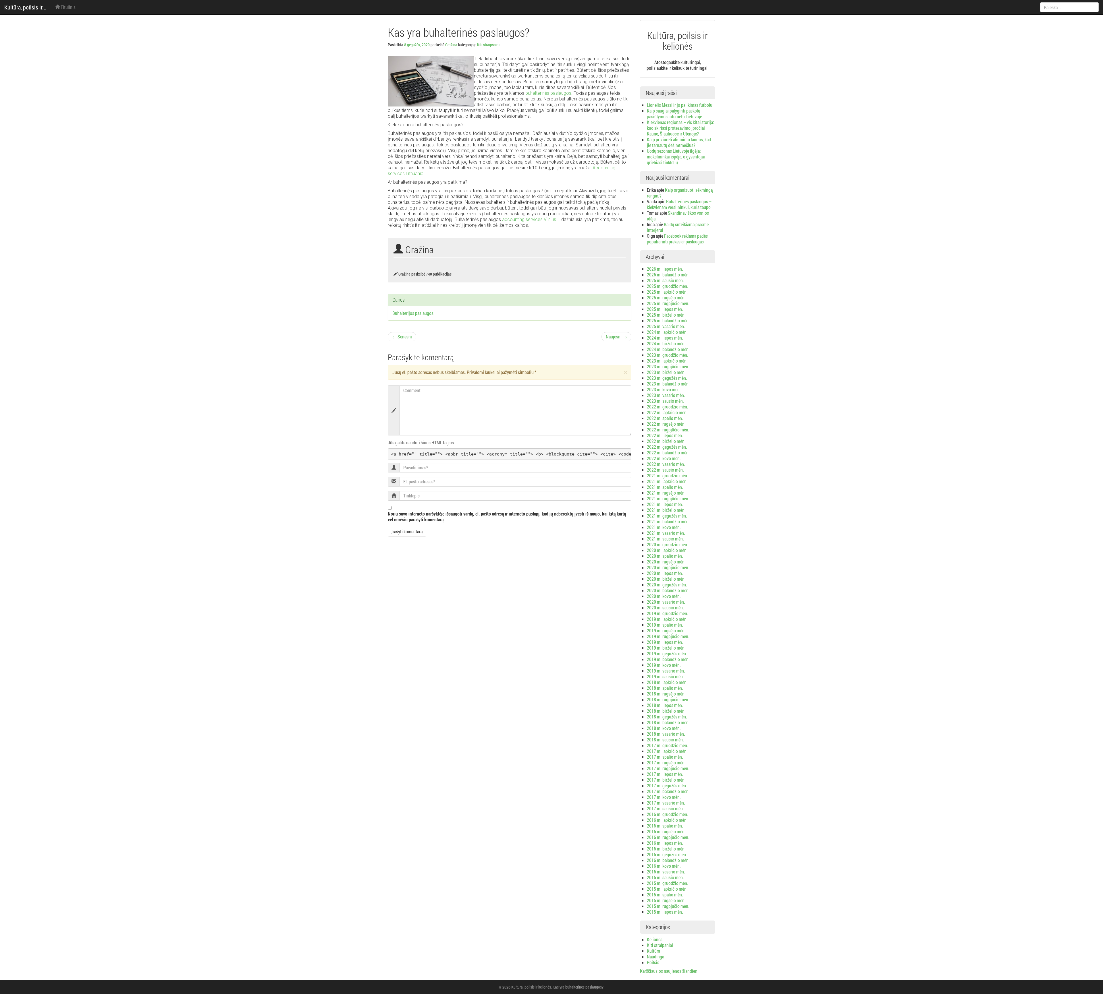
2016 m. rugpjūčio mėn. (668, 837)
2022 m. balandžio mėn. (668, 452)
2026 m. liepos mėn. (665, 269)
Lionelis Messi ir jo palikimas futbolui (680, 105)
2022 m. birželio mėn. (666, 441)
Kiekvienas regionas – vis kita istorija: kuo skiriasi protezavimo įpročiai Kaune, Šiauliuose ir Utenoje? (680, 128)
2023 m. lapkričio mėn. (667, 361)
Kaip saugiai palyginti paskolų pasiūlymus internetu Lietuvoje (674, 113)
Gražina (451, 44)
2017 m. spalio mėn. (665, 757)
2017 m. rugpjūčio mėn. (668, 768)
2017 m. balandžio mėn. (668, 791)
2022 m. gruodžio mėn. (667, 407)
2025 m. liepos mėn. (665, 309)
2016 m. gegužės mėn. (667, 854)
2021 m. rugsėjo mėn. (666, 493)
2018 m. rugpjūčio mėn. (668, 699)
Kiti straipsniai (488, 44)
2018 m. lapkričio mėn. (667, 682)
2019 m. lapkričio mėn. (667, 619)
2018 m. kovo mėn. (664, 728)
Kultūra (653, 951)
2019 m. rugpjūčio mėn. (668, 636)
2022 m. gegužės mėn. (667, 447)
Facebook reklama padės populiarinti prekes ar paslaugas (677, 239)
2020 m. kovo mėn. (664, 596)
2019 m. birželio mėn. (666, 648)
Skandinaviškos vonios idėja (678, 216)
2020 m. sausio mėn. (665, 607)
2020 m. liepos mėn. (665, 573)
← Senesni (402, 337)
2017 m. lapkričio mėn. (667, 751)
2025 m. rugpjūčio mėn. (668, 303)
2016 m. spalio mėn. (665, 826)
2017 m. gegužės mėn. (667, 785)
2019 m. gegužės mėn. (667, 653)
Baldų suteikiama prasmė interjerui (678, 227)
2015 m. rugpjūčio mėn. (668, 906)
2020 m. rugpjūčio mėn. (668, 567)
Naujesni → (616, 337)
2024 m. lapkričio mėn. (667, 332)
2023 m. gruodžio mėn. (667, 355)
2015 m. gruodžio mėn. (667, 883)
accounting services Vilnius (529, 219)
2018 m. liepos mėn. (665, 705)
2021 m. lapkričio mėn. (667, 481)
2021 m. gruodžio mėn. (667, 475)
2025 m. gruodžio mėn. (667, 286)
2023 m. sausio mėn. (665, 401)
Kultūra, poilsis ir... (25, 7)
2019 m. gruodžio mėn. (667, 613)
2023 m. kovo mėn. (664, 389)
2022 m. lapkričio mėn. (667, 412)
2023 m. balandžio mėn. (668, 384)
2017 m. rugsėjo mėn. (666, 762)
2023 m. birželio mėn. (666, 372)
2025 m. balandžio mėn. (668, 320)
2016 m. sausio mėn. (665, 877)
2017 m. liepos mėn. (665, 774)
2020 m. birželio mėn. (666, 579)
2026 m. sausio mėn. (665, 280)
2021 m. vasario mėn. (666, 533)
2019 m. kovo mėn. (664, 665)
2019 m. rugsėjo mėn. (666, 630)
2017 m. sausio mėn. (665, 808)
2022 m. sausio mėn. (665, 470)
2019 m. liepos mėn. (665, 642)
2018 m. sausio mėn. (665, 740)
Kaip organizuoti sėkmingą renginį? (680, 193)
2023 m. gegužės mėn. (667, 378)
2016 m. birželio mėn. (666, 849)
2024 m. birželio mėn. (666, 343)
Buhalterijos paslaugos (412, 313)
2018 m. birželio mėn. (666, 711)
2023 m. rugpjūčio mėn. (668, 366)
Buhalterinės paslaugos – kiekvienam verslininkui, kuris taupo (679, 204)
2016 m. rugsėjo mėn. (666, 831)
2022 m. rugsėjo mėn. (666, 424)
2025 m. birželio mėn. (666, 315)
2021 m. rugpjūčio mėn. (668, 498)
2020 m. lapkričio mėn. (667, 550)
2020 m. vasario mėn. (666, 602)
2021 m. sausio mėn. (665, 539)
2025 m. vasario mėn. (666, 326)
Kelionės (654, 939)
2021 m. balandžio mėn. (668, 521)
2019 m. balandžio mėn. (668, 659)
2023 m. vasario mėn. (666, 395)
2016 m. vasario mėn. (666, 872)
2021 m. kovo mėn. (664, 527)
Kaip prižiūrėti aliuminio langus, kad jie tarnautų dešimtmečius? (679, 142)
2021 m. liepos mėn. (665, 504)
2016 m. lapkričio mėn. (667, 820)
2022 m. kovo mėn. (664, 458)
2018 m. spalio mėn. (665, 688)
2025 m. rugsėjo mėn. (666, 297)
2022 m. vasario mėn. (666, 464)
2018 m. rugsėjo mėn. (666, 694)
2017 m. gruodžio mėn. (667, 745)
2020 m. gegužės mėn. (667, 585)
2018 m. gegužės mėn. (667, 717)
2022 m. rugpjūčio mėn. (668, 430)
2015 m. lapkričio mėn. (667, 889)
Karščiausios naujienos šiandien (668, 971)
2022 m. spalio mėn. (665, 418)
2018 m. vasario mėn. (666, 734)
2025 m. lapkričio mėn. (667, 292)
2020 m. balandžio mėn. (668, 590)
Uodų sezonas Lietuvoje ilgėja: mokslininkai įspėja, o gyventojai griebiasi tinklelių (676, 156)
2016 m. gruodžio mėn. (667, 814)
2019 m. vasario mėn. (666, 671)
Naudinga (655, 957)
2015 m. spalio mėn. (665, 895)
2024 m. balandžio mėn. (668, 349)
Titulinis (68, 7)
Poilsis (653, 962)
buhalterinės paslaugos (548, 93)
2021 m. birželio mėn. (666, 510)
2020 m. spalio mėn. (665, 556)
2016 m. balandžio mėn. (668, 860)
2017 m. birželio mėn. (666, 780)
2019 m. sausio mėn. (665, 676)
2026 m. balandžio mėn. (668, 275)
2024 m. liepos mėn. (665, 338)
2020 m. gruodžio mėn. (667, 544)
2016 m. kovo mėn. (664, 866)
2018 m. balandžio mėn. (668, 722)
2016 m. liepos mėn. (665, 843)
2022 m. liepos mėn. (665, 435)
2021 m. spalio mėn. (665, 487)
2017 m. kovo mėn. (664, 797)
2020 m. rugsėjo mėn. (666, 562)
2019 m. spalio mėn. (665, 625)
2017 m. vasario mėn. (666, 803)
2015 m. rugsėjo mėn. (666, 900)
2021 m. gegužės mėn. (667, 516)
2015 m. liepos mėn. (665, 912)
